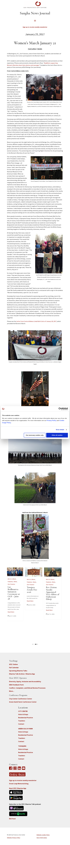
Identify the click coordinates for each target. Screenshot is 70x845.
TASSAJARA (22, 746)
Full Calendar (14, 668)
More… (11, 691)
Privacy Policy (51, 420)
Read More (12, 601)
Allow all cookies (57, 435)
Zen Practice (12, 584)
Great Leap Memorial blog (18, 784)
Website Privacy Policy (13, 837)
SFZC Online (13, 664)
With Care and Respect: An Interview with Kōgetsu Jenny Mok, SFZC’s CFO (54, 593)
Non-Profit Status (42, 837)
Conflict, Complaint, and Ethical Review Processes (27, 688)
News (39, 49)
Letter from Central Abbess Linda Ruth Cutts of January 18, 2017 (36, 321)
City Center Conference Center (20, 699)
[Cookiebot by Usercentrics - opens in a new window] (60, 408)
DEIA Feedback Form (16, 685)
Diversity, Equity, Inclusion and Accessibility (25, 682)
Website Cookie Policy (43, 835)
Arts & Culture (13, 579)
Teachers (21, 721)
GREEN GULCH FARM (25, 729)
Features (32, 49)
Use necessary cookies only (34, 435)
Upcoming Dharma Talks (18, 671)
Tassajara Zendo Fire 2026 (14, 589)
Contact (21, 724)
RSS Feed (12, 819)
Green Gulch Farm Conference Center (23, 702)
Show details (60, 429)
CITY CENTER (23, 711)
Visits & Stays (23, 714)
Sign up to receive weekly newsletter (22, 780)
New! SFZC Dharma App (17, 788)
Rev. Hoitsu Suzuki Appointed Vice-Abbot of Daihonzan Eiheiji (34, 593)
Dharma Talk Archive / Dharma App (22, 674)
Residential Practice (25, 718)
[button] (32, 644)
